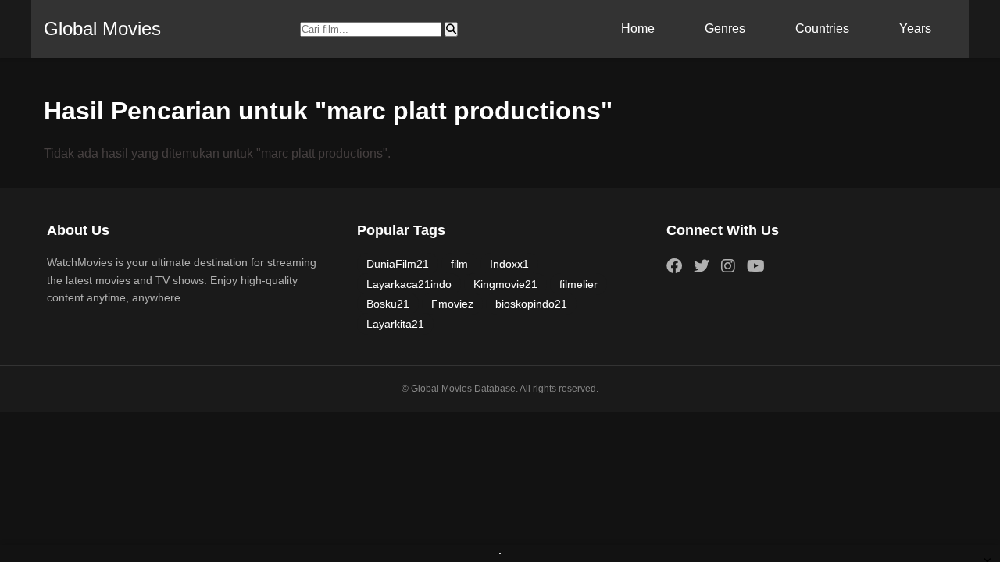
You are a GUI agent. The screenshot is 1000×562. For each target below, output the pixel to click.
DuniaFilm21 (397, 264)
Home (638, 28)
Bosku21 (387, 303)
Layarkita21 (395, 324)
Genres (725, 28)
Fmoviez (452, 303)
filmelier (578, 284)
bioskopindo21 (531, 303)
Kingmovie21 (505, 284)
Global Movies (102, 28)
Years (915, 28)
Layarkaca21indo (409, 284)
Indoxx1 (509, 264)
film (459, 264)
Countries (822, 28)
